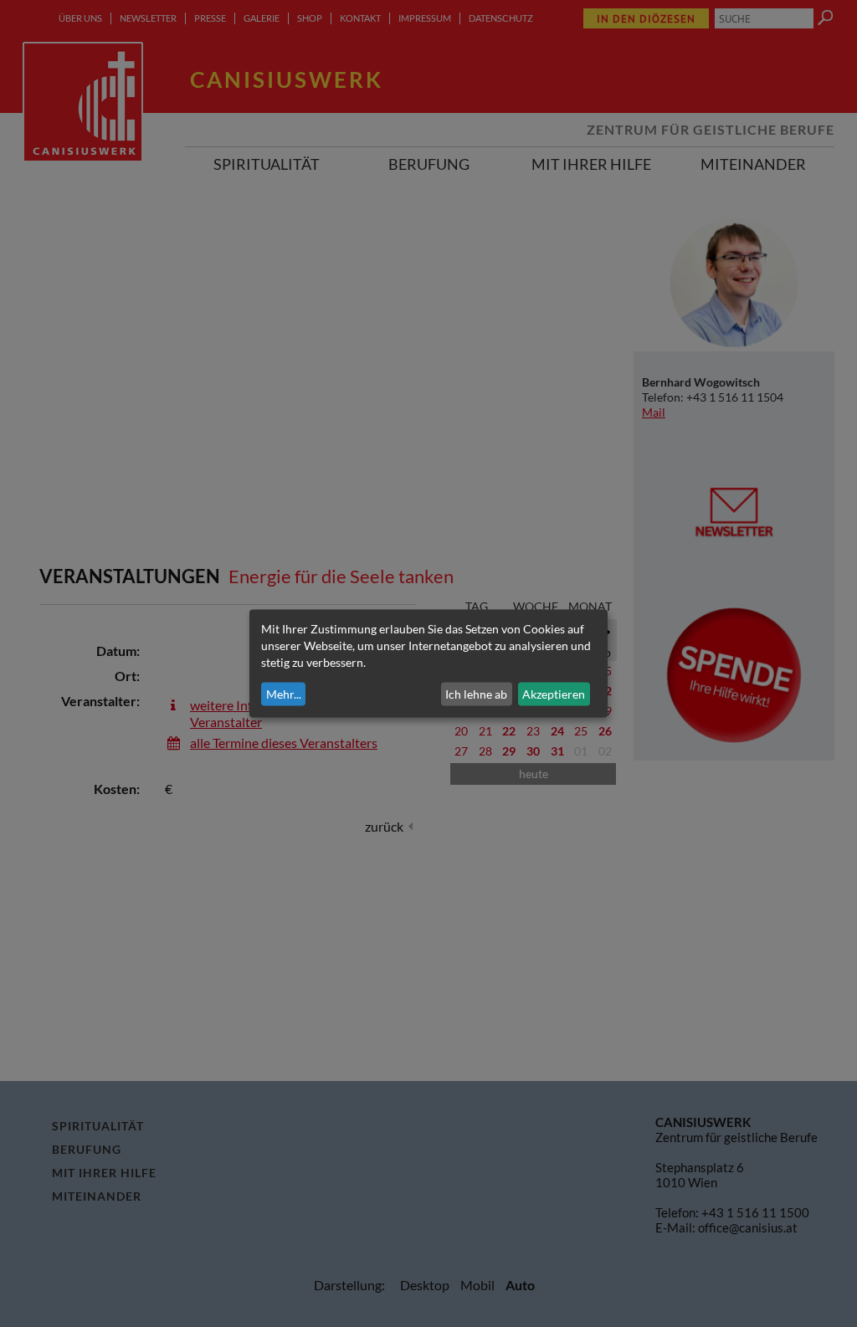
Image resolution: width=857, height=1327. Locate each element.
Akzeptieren (553, 694)
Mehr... (283, 694)
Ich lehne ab (476, 694)
